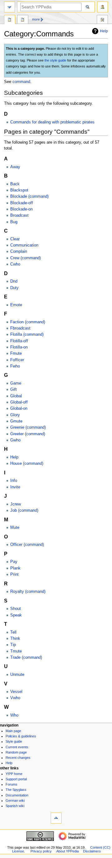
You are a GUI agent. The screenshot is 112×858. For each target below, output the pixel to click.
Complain (18, 251)
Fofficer (17, 360)
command (21, 82)
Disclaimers (92, 851)
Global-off (19, 402)
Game (15, 383)
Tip (13, 645)
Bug (13, 222)
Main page (13, 731)
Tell (13, 632)
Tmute (16, 651)
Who (14, 715)
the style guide (55, 60)
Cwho (15, 264)
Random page (16, 752)
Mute (14, 527)
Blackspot (19, 190)
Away (15, 167)
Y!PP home (14, 774)
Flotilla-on (19, 347)
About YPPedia (67, 851)
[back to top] (56, 818)
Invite (15, 487)
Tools (102, 20)
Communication (24, 245)
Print (14, 574)
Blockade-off (21, 203)
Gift (13, 389)
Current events (17, 747)
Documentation (17, 795)
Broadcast (19, 215)
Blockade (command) (29, 196)
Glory (15, 415)
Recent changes (18, 757)
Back (15, 184)
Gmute (16, 421)
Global (16, 396)
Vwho (15, 698)
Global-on (18, 408)
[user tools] (102, 7)
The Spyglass (16, 789)
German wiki (15, 800)
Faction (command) (27, 322)
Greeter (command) (27, 434)
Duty (14, 288)
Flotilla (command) (27, 334)
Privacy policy (41, 851)
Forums (11, 784)
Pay (13, 562)
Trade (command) (26, 657)
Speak (16, 615)
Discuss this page (22, 20)
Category (9, 20)
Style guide (14, 741)
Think (15, 638)
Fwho (15, 366)
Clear (15, 239)
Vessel (16, 692)
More (36, 19)
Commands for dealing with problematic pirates (52, 122)
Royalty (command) (27, 591)
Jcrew (15, 504)
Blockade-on (21, 209)
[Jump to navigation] (9, 7)
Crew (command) (25, 258)
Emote (16, 305)
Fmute (16, 353)
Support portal (16, 779)
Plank (15, 568)
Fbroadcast (20, 328)
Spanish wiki (15, 806)
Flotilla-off (19, 341)
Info (13, 480)
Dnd (13, 281)
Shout (15, 609)
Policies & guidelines (21, 736)
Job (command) (24, 510)
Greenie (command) (28, 427)
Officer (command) (27, 544)
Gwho (15, 440)
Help (104, 31)
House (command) (26, 463)
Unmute (17, 674)
